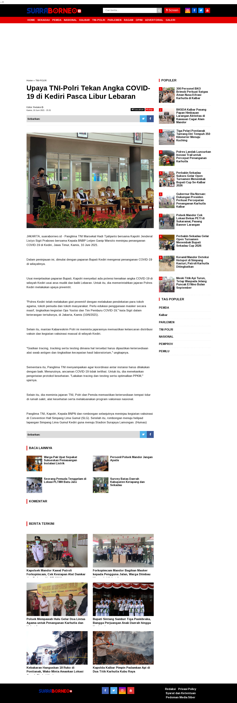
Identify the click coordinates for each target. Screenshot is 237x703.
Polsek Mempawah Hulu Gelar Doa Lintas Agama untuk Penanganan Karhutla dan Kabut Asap (56, 622)
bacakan (139, 109)
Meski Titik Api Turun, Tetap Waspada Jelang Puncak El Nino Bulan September (191, 283)
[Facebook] (150, 118)
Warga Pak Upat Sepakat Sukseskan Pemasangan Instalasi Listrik (60, 460)
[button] (207, 18)
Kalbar (163, 314)
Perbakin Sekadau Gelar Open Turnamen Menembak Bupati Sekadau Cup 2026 (192, 241)
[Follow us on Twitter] (113, 690)
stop (150, 109)
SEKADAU (43, 20)
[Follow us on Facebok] (105, 690)
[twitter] (201, 10)
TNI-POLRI (98, 20)
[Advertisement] (118, 51)
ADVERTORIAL (154, 20)
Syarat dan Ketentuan (181, 693)
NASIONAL (70, 20)
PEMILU (164, 351)
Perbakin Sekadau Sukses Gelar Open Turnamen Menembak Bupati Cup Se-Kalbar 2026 (191, 179)
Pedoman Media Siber (180, 697)
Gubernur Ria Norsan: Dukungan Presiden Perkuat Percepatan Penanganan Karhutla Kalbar (191, 200)
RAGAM (128, 20)
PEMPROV (166, 343)
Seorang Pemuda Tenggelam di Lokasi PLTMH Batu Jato (65, 480)
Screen (173, 10)
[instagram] (187, 10)
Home (30, 80)
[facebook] (194, 10)
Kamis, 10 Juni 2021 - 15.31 (39, 110)
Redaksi (170, 689)
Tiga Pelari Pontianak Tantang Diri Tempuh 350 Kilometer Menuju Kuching (193, 135)
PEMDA (56, 20)
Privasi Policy (187, 689)
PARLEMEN (114, 20)
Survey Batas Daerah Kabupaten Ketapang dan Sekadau (127, 482)
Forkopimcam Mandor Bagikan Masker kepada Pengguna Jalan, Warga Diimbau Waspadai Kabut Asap (121, 574)
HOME (31, 20)
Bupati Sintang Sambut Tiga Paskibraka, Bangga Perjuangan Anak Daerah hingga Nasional (122, 622)
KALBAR (84, 20)
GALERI (170, 20)
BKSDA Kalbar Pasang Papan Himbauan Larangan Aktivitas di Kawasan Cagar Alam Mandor (191, 116)
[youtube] (207, 10)
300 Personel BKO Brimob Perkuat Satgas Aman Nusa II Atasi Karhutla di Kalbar (192, 93)
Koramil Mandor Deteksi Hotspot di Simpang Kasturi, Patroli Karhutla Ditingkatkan (192, 262)
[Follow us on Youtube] (130, 690)
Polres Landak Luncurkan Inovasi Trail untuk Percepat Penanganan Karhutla (193, 156)
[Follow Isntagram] (122, 690)
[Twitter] (143, 118)
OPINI (139, 20)
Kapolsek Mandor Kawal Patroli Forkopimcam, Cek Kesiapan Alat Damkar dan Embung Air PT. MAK (56, 574)
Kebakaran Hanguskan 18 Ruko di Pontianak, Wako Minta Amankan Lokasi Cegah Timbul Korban (55, 671)
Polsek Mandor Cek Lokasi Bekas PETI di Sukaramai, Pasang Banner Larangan (190, 220)
